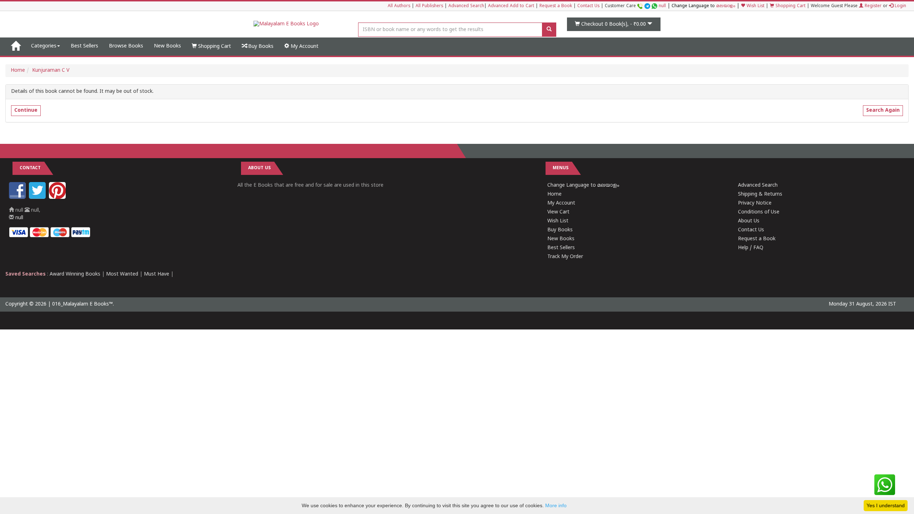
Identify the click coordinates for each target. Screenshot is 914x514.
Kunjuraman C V (50, 70)
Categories (43, 46)
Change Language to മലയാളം (583, 185)
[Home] (15, 46)
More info (556, 505)
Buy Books (260, 47)
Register (872, 6)
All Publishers (429, 6)
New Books (167, 46)
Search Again (883, 110)
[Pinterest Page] (58, 198)
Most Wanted (122, 274)
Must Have (156, 274)
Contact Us (588, 6)
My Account (303, 47)
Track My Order (565, 257)
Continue (25, 110)
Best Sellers (84, 46)
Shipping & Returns (760, 194)
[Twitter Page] (38, 198)
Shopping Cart (789, 6)
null (662, 6)
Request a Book (555, 6)
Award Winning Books (75, 274)
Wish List (754, 6)
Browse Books (126, 46)
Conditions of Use (758, 212)
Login (899, 6)
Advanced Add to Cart (511, 6)
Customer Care (635, 6)
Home (18, 70)
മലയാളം (725, 6)
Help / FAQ (750, 248)
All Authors (399, 6)
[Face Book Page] (18, 198)
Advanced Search (466, 6)
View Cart (558, 212)
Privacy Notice (755, 203)
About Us (748, 221)
